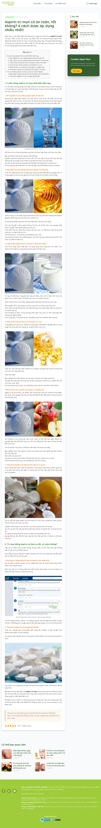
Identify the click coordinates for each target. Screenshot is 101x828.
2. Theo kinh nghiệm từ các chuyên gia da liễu (24, 76)
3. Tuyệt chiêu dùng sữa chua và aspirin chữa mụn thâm (27, 63)
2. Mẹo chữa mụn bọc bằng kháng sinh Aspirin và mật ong (28, 60)
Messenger (93, 3)
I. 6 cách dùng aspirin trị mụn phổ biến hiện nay (22, 56)
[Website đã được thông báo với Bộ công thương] (45, 820)
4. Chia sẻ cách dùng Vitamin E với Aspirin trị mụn (25, 65)
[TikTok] (9, 791)
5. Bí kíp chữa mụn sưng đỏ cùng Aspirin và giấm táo (26, 67)
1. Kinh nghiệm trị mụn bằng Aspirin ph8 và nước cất (26, 58)
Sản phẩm (37, 3)
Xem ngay (76, 71)
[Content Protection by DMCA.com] (56, 820)
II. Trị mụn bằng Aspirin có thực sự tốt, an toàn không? (24, 72)
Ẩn (30, 52)
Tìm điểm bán (60, 3)
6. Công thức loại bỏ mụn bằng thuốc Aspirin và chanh (26, 69)
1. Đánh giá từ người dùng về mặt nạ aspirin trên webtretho (28, 74)
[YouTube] (15, 791)
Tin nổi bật (48, 3)
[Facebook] (4, 791)
